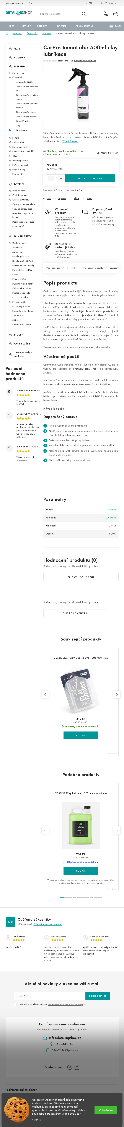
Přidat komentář (75, 613)
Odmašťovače (23, 121)
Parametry (72, 267)
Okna (15, 155)
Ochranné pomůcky (21, 288)
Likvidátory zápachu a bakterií (22, 215)
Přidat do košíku (90, 178)
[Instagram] (77, 1067)
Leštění (15, 137)
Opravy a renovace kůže (24, 204)
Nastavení (36, 1120)
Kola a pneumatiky (21, 146)
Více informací (70, 141)
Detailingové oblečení (22, 261)
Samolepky (17, 315)
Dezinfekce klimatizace (23, 221)
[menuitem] (11, 26)
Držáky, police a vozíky (23, 265)
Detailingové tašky (20, 256)
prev (45, 694)
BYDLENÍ (19, 334)
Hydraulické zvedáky (22, 270)
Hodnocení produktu (93, 267)
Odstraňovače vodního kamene (27, 105)
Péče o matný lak (20, 169)
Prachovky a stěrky (21, 306)
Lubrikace (21, 130)
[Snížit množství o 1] (51, 178)
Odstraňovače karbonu (27, 116)
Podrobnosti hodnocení (85, 60)
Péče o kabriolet (20, 165)
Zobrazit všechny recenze (48, 924)
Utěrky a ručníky (20, 242)
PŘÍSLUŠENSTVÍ (23, 236)
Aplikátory (17, 247)
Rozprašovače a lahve (22, 311)
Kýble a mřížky (19, 279)
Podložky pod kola (21, 292)
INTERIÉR (19, 184)
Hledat (84, 14)
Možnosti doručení (110, 152)
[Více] (115, 26)
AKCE (17, 48)
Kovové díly (17, 174)
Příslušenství (18, 226)
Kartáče (16, 274)
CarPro (78, 189)
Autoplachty (17, 251)
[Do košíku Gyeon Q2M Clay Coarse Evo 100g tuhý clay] (81, 735)
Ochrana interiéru (20, 199)
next (116, 694)
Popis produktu (53, 267)
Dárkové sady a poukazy (23, 354)
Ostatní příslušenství (21, 324)
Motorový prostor (20, 160)
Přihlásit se (98, 996)
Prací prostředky (20, 297)
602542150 (106, 13)
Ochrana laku (18, 142)
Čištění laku (17, 77)
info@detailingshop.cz (65, 1038)
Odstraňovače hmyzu (26, 112)
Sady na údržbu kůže (22, 208)
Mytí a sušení (18, 72)
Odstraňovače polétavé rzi (27, 88)
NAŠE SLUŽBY (22, 343)
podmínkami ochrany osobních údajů (65, 1004)
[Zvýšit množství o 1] (61, 178)
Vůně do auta (18, 190)
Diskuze (113, 267)
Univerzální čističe (24, 82)
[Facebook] (69, 1067)
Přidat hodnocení (81, 577)
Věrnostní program (14, 3)
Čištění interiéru (19, 195)
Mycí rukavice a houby (23, 283)
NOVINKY (19, 57)
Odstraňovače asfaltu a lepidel (27, 97)
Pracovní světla (19, 301)
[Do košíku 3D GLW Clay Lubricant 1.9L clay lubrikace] (81, 871)
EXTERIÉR (19, 66)
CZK (90, 3)
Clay (18, 125)
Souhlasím (107, 1109)
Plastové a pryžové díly (23, 151)
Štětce (15, 320)
